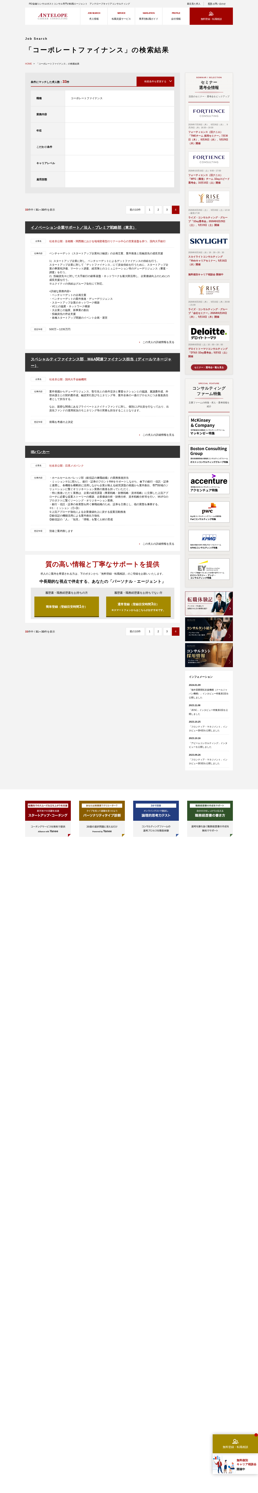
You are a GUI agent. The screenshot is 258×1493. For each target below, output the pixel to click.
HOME (28, 63)
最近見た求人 (193, 3)
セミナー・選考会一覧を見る (209, 367)
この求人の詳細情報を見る (158, 342)
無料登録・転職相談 (211, 19)
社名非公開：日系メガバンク (66, 465)
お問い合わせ (219, 3)
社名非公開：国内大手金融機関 (67, 379)
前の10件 (135, 209)
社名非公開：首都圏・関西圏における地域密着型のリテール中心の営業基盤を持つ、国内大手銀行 (107, 241)
